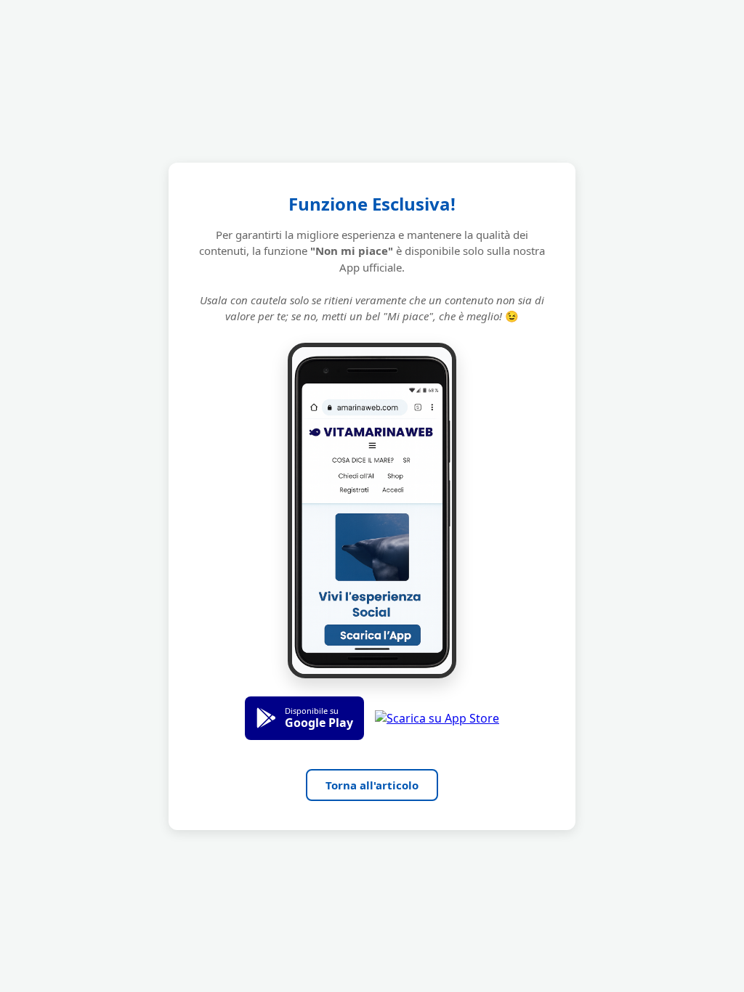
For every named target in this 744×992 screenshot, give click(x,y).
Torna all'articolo (372, 785)
